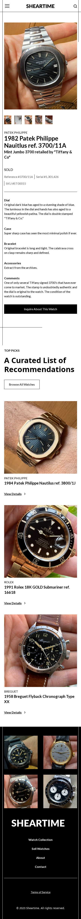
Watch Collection (40, 839)
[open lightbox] (7, 119)
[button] (13, 5)
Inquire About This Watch (40, 309)
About (40, 857)
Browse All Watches (22, 384)
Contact (40, 866)
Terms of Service (40, 892)
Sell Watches (41, 848)
